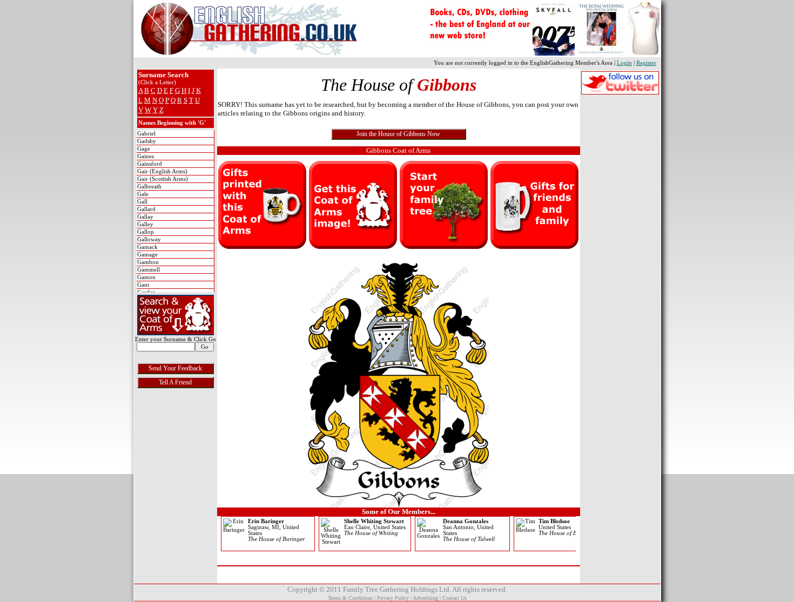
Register (646, 63)
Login (624, 63)
